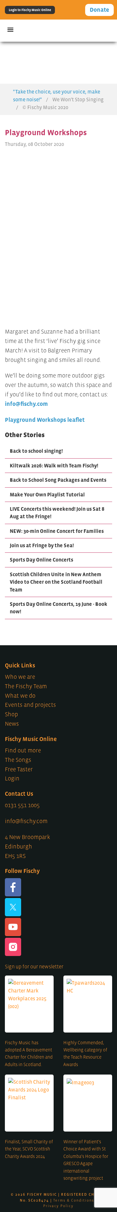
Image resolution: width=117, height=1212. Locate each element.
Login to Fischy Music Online (30, 10)
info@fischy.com (26, 404)
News (12, 723)
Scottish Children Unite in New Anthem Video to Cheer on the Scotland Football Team (56, 581)
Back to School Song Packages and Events (58, 480)
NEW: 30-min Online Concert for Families (57, 531)
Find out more (23, 750)
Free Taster (19, 769)
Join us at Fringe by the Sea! (42, 545)
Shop (11, 714)
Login (12, 778)
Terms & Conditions (73, 1200)
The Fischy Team (26, 686)
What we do (20, 695)
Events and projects (30, 705)
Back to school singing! (36, 451)
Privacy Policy (58, 1206)
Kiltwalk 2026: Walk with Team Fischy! (54, 465)
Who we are (20, 677)
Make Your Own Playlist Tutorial (47, 494)
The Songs (18, 760)
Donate (99, 10)
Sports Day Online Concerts (41, 560)
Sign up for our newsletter (34, 966)
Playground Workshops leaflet (44, 420)
